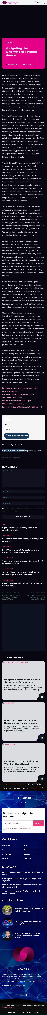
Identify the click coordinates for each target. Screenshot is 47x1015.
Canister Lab (8, 558)
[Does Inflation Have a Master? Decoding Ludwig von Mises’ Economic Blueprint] (23, 709)
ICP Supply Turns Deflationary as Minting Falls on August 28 (21, 880)
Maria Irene (14, 64)
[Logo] (10, 2)
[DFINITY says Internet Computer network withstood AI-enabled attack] (7, 935)
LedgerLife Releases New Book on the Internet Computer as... (22, 681)
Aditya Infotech (9, 1008)
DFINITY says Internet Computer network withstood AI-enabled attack (20, 551)
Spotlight (7, 535)
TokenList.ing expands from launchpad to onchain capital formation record (20, 573)
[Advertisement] (23, 627)
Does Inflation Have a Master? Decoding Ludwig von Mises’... (21, 722)
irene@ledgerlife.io (19, 986)
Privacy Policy (25, 828)
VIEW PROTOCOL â (37, 788)
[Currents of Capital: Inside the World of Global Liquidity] (23, 750)
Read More (40, 981)
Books (9, 43)
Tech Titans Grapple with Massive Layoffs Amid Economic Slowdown (36, 597)
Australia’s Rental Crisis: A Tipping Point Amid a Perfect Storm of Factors (12, 597)
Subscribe (38, 823)
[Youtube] (25, 803)
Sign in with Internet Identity (18, 436)
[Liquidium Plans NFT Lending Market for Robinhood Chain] (7, 910)
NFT (4, 524)
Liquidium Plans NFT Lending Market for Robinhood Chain (29, 910)
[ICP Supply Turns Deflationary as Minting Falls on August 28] (7, 922)
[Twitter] (21, 803)
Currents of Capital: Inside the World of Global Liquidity (21, 763)
